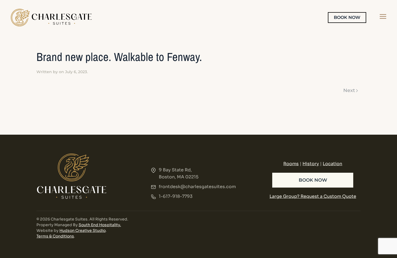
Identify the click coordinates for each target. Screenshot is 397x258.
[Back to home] (51, 17)
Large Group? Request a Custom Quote (313, 196)
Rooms (291, 164)
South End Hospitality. (100, 224)
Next (349, 90)
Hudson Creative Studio (82, 230)
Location (332, 164)
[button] (383, 16)
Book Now (347, 17)
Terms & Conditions (55, 236)
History (310, 164)
